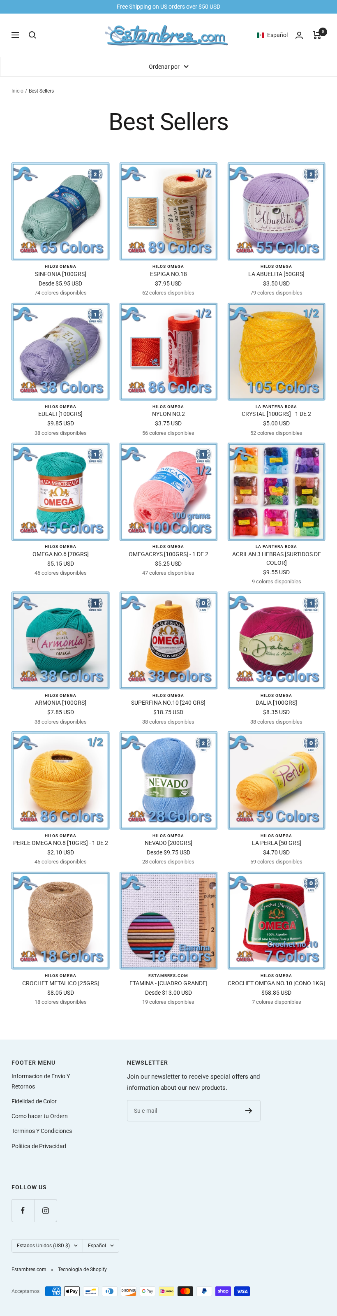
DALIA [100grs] (276, 702)
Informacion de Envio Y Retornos (41, 1081)
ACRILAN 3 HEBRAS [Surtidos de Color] (276, 558)
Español (97, 1246)
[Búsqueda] (32, 35)
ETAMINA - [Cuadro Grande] (168, 983)
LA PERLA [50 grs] (276, 843)
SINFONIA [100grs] (60, 274)
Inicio (17, 91)
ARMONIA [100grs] (60, 702)
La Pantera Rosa (276, 406)
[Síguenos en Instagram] (45, 1210)
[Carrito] (317, 35)
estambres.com (168, 975)
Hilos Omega (60, 266)
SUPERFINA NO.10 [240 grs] (168, 702)
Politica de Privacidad (39, 1146)
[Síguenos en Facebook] (23, 1210)
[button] (276, 35)
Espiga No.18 (168, 274)
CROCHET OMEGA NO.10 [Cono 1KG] (276, 983)
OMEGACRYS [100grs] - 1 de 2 (168, 554)
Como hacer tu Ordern (40, 1116)
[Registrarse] (248, 1111)
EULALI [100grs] (60, 414)
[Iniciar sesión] (299, 35)
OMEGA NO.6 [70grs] (60, 554)
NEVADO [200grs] (168, 843)
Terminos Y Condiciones (42, 1131)
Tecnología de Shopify (82, 1269)
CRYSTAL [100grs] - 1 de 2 (276, 414)
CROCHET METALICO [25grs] (60, 983)
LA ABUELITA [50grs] (276, 274)
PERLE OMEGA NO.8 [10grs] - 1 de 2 (60, 843)
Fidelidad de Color (34, 1101)
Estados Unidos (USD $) (43, 1246)
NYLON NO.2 (168, 414)
